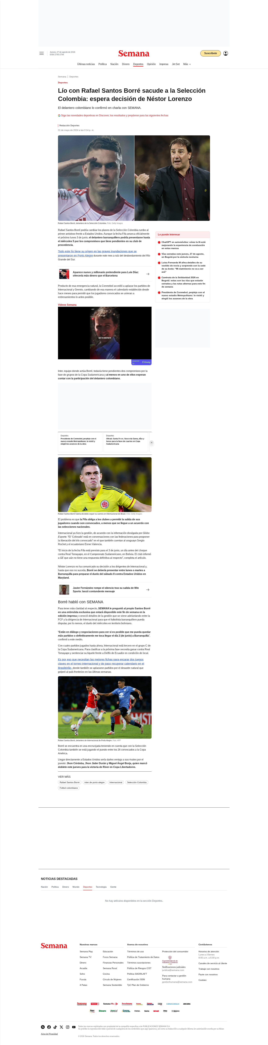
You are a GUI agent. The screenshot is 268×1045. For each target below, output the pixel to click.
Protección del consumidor (175, 951)
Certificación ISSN (136, 979)
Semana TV (85, 957)
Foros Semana (110, 957)
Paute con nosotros (208, 974)
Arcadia (83, 968)
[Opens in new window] (49, 1027)
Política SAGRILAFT (137, 974)
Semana (62, 76)
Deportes (73, 76)
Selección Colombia (137, 782)
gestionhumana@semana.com (177, 982)
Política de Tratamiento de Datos (143, 957)
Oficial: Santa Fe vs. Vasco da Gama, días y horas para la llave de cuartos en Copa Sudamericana (125, 441)
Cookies (202, 980)
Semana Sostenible (112, 985)
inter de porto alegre (95, 782)
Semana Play (86, 951)
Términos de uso (135, 951)
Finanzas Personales (113, 962)
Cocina (106, 974)
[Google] (43, 1027)
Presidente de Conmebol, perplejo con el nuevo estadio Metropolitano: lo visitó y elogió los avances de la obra (78, 441)
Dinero (83, 962)
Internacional (115, 782)
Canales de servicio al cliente (213, 963)
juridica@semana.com (173, 970)
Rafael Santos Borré (70, 782)
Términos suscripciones (138, 962)
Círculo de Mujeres (112, 979)
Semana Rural (110, 968)
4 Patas (83, 985)
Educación (108, 951)
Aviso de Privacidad (52, 1034)
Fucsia (83, 979)
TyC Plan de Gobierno (138, 985)
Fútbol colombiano (69, 788)
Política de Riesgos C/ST (139, 968)
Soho (82, 974)
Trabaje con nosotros (209, 969)
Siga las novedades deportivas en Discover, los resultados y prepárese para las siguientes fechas (114, 115)
